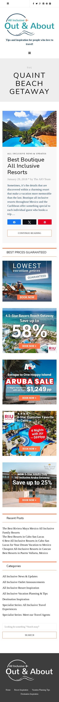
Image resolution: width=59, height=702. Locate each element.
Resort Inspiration (21, 690)
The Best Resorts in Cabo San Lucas (23, 536)
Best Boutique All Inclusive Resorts (25, 166)
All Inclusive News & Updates (26, 154)
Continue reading (29, 233)
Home (8, 690)
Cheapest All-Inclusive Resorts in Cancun (26, 548)
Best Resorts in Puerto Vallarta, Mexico (25, 553)
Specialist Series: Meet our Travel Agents (26, 614)
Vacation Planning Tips (41, 690)
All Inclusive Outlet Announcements (23, 582)
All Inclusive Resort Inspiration (20, 587)
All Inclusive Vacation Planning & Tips (25, 593)
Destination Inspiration (15, 599)
